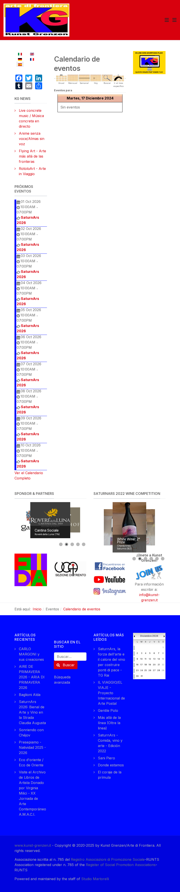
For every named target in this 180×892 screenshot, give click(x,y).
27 (154, 670)
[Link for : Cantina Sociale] (50, 520)
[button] (174, 20)
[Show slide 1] (61, 544)
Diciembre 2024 (149, 636)
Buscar (68, 665)
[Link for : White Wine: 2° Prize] (129, 527)
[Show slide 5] (83, 544)
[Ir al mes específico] (118, 77)
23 (137, 670)
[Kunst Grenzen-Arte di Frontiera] (36, 19)
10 (141, 659)
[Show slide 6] (162, 558)
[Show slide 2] (66, 544)
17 (141, 664)
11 (145, 659)
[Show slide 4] (78, 544)
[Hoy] (95, 77)
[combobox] (70, 656)
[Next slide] (82, 520)
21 (159, 664)
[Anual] (61, 77)
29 (163, 670)
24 (141, 670)
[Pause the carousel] (73, 520)
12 (150, 659)
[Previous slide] (18, 520)
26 (149, 670)
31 (141, 676)
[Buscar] (107, 77)
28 (158, 670)
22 (163, 664)
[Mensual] (72, 77)
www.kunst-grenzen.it (32, 845)
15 (163, 659)
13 (154, 659)
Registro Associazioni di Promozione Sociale (108, 859)
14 (159, 659)
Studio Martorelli (95, 879)
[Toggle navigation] (167, 20)
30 (137, 676)
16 (137, 664)
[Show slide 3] (72, 544)
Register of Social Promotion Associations (121, 865)
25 (145, 670)
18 (145, 664)
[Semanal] (84, 77)
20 (154, 664)
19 (150, 664)
